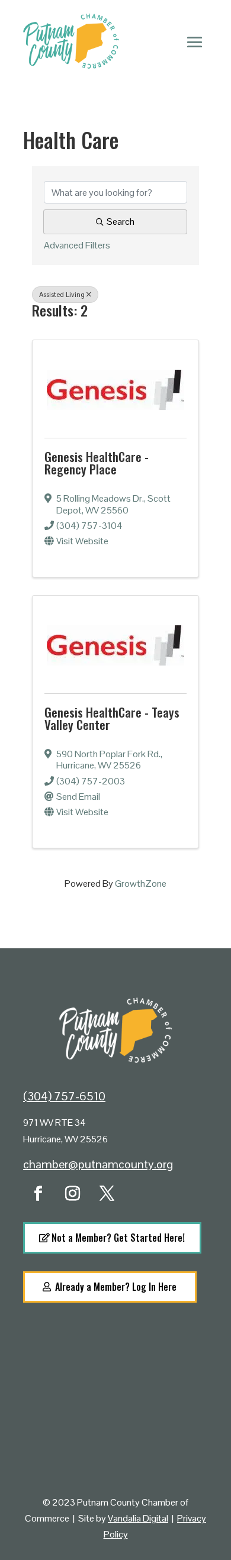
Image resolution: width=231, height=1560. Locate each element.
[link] (115, 387)
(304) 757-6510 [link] (64, 1096)
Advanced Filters (77, 245)
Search (120, 221)
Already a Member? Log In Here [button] (116, 1287)
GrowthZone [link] (140, 883)
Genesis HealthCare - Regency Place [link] (96, 462)
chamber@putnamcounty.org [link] (98, 1164)
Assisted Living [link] (62, 294)
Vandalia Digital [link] (138, 1518)
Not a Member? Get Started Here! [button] (118, 1237)
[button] (195, 41)
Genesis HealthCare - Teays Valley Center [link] (111, 718)
